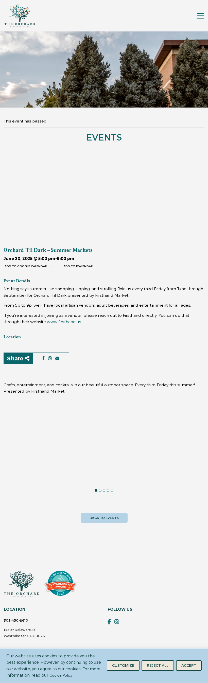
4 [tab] (108, 490)
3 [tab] (104, 490)
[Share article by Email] (57, 358)
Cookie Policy (61, 675)
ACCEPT (188, 665)
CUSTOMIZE (123, 665)
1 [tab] (96, 490)
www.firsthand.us (64, 321)
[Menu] (200, 16)
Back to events (104, 518)
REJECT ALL (157, 665)
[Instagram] (116, 621)
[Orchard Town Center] (20, 16)
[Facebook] (109, 621)
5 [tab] (112, 490)
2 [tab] (100, 490)
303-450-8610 (16, 620)
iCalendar (84, 266)
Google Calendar (31, 266)
